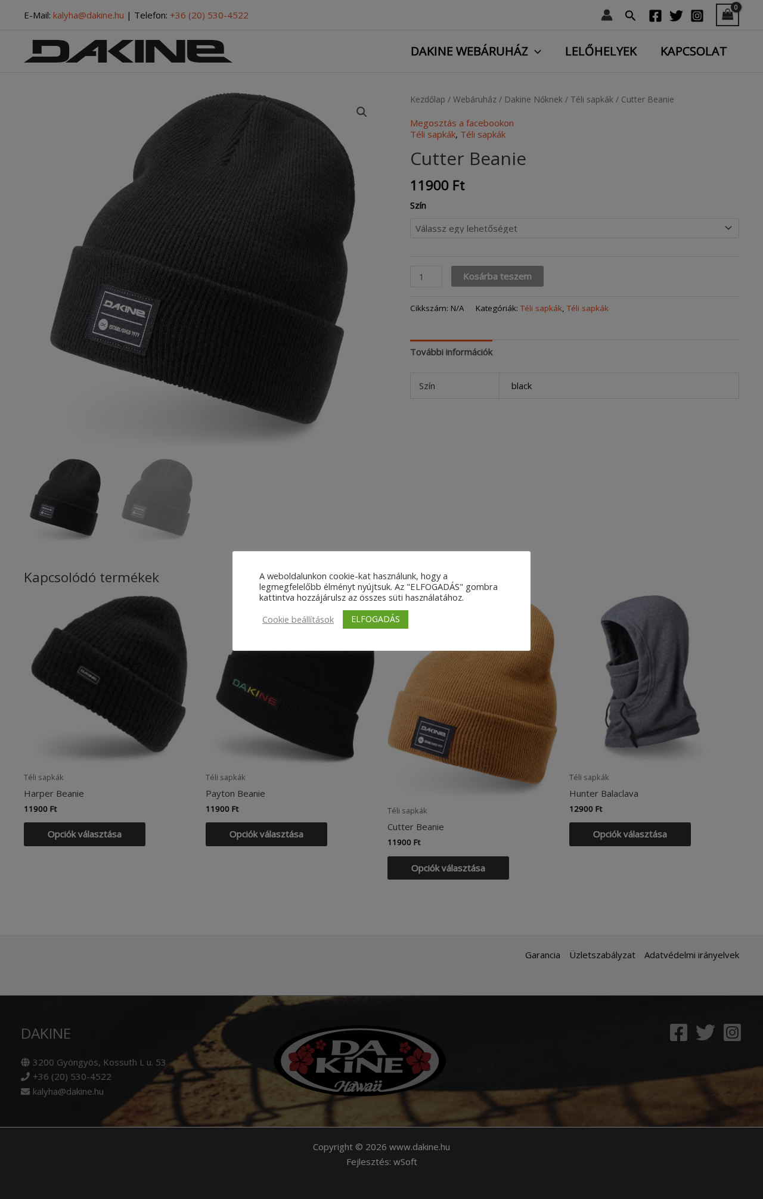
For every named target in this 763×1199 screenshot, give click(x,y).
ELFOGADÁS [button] (375, 619)
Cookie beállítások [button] (298, 619)
